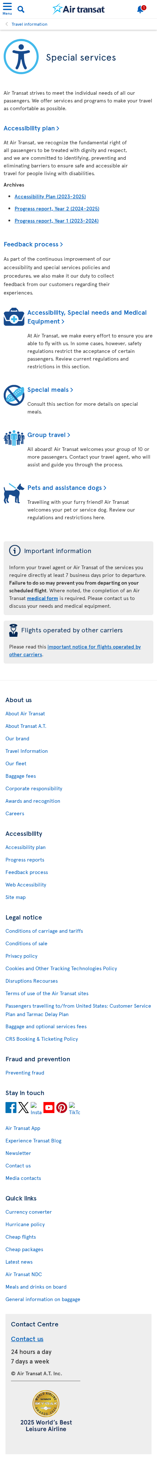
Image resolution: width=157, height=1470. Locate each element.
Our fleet (15, 763)
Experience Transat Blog (33, 1140)
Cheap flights (20, 1236)
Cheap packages (24, 1249)
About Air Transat (25, 713)
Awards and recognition (32, 800)
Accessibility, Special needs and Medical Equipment (87, 316)
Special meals (48, 389)
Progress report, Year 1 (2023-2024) (57, 220)
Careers (14, 813)
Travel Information (26, 750)
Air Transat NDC (23, 1274)
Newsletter (18, 1152)
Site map (15, 896)
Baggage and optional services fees (46, 1026)
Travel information (29, 24)
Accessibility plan (29, 127)
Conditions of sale (26, 943)
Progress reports (24, 859)
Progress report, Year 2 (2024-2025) (57, 208)
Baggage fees (20, 775)
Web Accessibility (25, 884)
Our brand (17, 738)
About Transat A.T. (25, 725)
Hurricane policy (25, 1224)
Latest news (18, 1261)
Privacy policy (21, 955)
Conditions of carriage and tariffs (44, 930)
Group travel (46, 434)
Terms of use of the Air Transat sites (46, 993)
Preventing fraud (24, 1072)
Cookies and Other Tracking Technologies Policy (61, 968)
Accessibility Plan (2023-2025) (50, 196)
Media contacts (23, 1177)
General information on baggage (42, 1299)
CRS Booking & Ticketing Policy (41, 1038)
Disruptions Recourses (31, 980)
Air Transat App (22, 1127)
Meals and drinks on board (35, 1286)
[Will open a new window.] (10, 1108)
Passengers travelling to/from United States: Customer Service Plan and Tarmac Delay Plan (78, 1010)
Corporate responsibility (33, 788)
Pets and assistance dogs (64, 487)
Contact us (18, 1165)
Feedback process (31, 243)
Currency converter (28, 1211)
